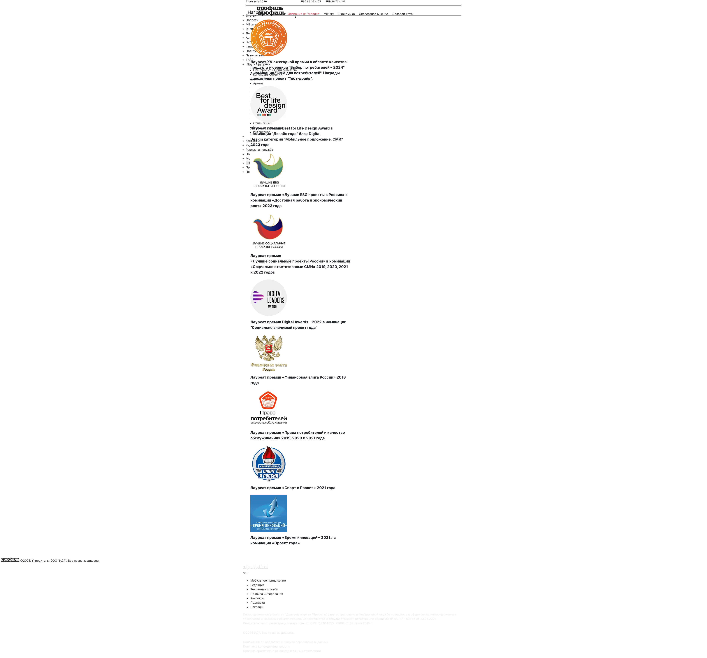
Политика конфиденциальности (266, 646)
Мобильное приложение (268, 580)
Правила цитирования (266, 594)
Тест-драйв (299, 78)
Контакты (257, 598)
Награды (256, 607)
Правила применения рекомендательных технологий (282, 651)
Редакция (257, 585)
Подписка (257, 602)
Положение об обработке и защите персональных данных (285, 642)
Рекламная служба (264, 589)
